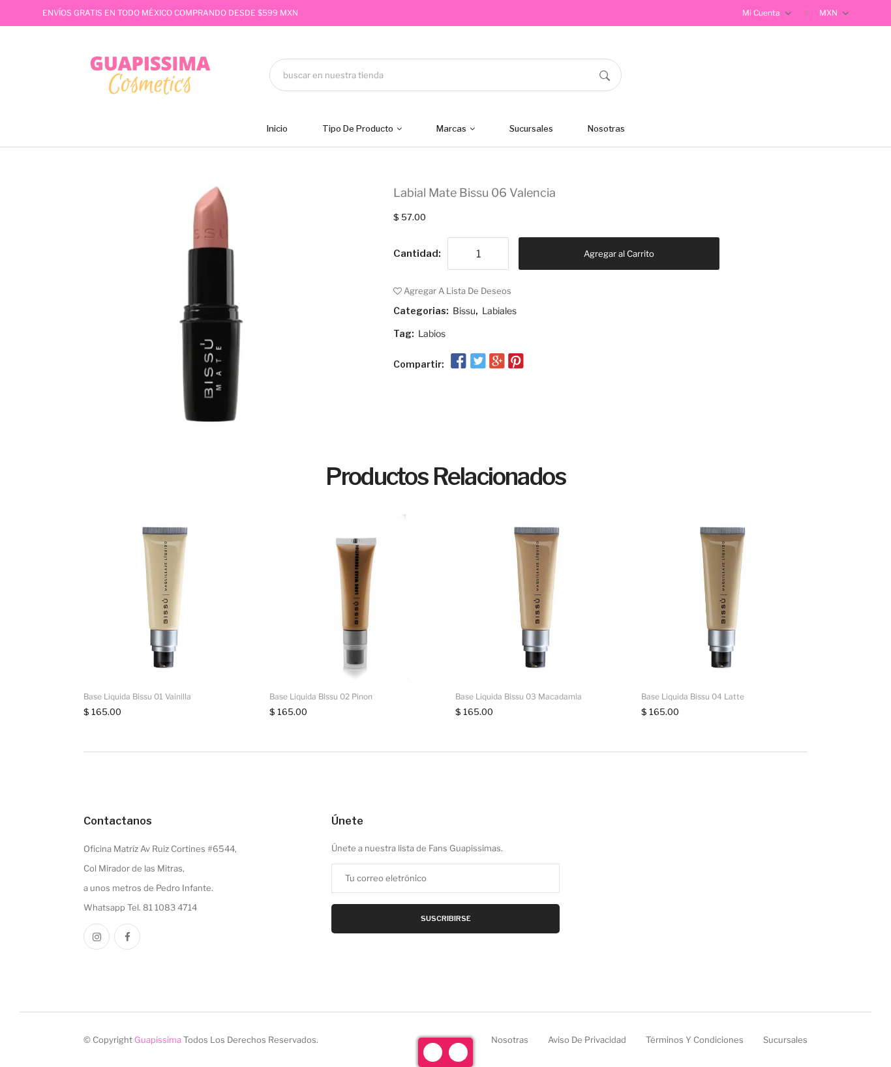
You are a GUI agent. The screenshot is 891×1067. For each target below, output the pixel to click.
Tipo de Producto (358, 128)
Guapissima (157, 1039)
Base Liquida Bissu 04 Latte (692, 696)
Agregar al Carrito (619, 253)
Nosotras (606, 128)
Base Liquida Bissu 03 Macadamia (518, 696)
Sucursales (531, 128)
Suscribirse (446, 918)
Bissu (464, 310)
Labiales (499, 310)
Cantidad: (417, 253)
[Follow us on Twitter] (477, 362)
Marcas (452, 128)
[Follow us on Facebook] (458, 362)
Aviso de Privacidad (587, 1039)
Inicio (277, 128)
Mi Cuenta (762, 13)
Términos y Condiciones (695, 1039)
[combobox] (445, 75)
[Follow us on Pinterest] (515, 362)
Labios (432, 333)
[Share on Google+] (497, 362)
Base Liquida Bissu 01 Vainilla (137, 696)
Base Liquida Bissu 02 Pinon (320, 696)
